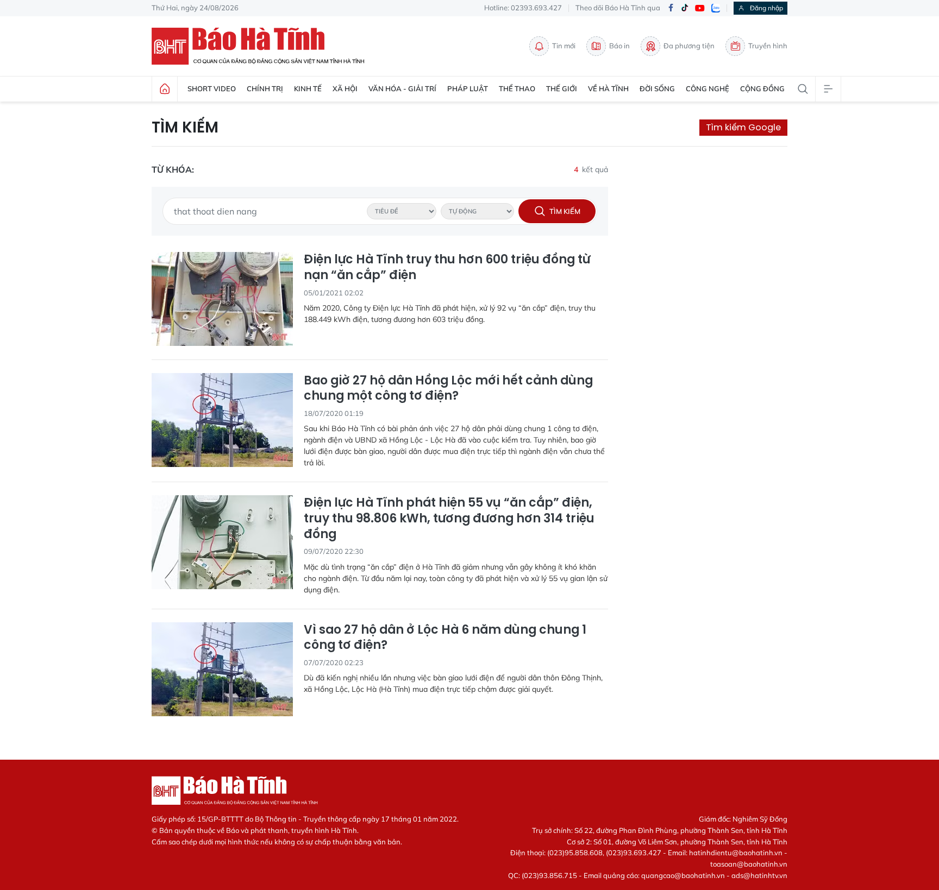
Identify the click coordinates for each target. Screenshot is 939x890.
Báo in (619, 45)
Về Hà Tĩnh (608, 88)
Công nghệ (707, 88)
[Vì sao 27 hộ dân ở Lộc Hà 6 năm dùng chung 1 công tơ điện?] (222, 669)
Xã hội (345, 88)
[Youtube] (700, 8)
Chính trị (265, 88)
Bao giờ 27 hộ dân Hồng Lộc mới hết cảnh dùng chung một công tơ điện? (448, 388)
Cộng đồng (762, 88)
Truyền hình (767, 45)
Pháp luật (467, 88)
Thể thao (517, 88)
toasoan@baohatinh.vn (748, 864)
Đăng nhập (766, 8)
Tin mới (563, 45)
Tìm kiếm (185, 127)
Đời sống (657, 88)
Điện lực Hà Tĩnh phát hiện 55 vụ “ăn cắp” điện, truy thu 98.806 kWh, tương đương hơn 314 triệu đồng (449, 518)
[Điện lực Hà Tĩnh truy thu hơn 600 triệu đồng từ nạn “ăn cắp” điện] (222, 299)
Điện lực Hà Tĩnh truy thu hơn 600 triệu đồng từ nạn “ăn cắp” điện (447, 267)
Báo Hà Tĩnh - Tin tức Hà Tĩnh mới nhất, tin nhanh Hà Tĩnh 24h (263, 46)
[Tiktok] (684, 8)
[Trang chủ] (164, 89)
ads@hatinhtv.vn (759, 875)
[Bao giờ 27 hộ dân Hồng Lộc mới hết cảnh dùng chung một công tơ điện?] (222, 420)
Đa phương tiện (689, 45)
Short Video (211, 88)
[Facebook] (670, 8)
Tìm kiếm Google (743, 127)
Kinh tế (308, 88)
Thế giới (561, 88)
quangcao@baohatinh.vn (683, 875)
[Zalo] (715, 8)
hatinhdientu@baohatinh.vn (735, 852)
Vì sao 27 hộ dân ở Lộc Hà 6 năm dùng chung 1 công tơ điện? (445, 637)
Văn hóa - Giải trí (402, 88)
